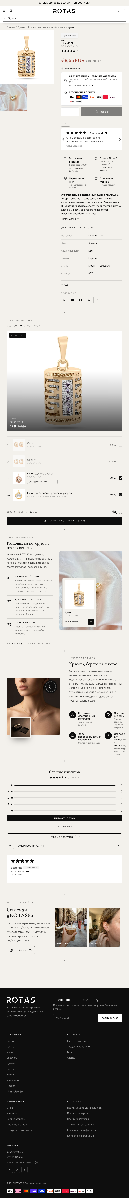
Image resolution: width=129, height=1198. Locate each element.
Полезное (74, 1034)
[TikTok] (25, 1170)
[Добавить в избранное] (65, 122)
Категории (14, 1034)
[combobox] (67, 18)
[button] (91, 139)
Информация (16, 1101)
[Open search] (10, 846)
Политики (74, 1101)
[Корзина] (125, 11)
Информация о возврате (106, 168)
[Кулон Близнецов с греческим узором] (19, 495)
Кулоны (22, 27)
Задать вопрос (64, 826)
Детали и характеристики (78, 227)
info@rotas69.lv (15, 1151)
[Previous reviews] (63, 139)
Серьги (31, 443)
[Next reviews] (120, 139)
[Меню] (4, 11)
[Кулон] (79, 594)
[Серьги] (19, 445)
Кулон (68, 612)
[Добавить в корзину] (91, 622)
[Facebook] (10, 1170)
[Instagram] (17, 1170)
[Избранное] (117, 11)
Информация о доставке (81, 85)
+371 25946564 (15, 1157)
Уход (64, 285)
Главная (11, 27)
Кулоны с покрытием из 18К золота (46, 27)
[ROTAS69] (25, 1000)
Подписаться (110, 1018)
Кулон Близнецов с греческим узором (49, 493)
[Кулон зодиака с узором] (19, 478)
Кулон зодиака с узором (41, 473)
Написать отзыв (64, 818)
